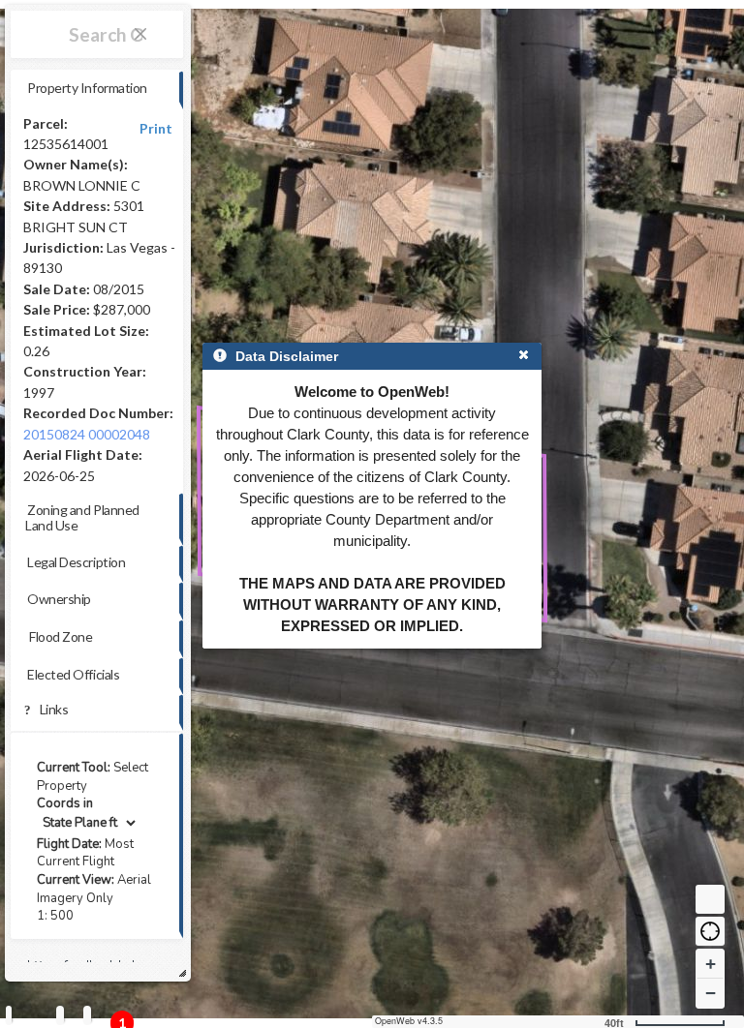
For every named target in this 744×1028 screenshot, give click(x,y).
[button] (710, 931)
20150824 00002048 (86, 434)
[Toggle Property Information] (9, 1015)
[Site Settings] (87, 1015)
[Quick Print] (60, 1015)
